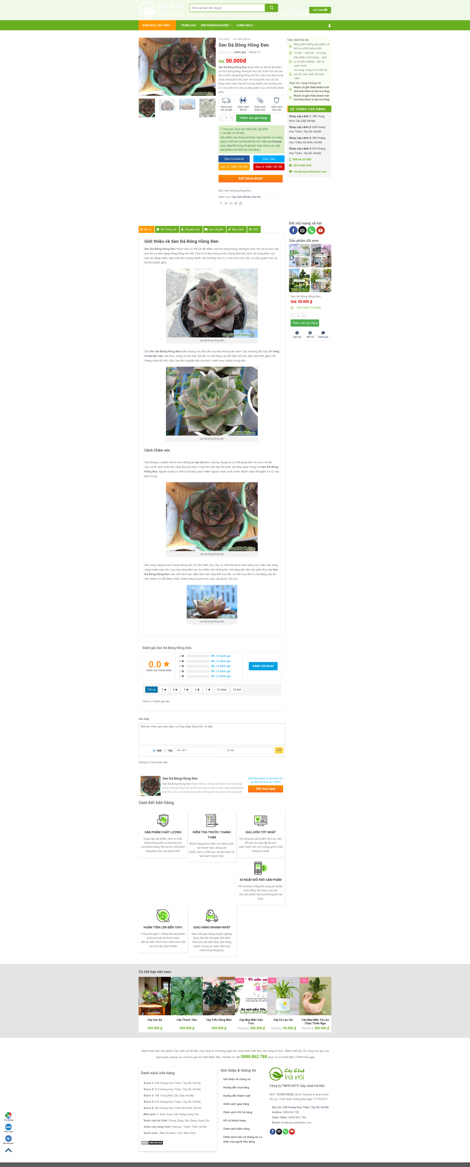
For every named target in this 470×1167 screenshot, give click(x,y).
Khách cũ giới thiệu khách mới (312, 89)
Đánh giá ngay (263, 666)
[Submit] (271, 8)
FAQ (255, 229)
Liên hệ (297, 336)
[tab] (146, 229)
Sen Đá (256, 196)
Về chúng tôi (168, 229)
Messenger (8, 1143)
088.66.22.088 (295, 14)
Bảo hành (238, 229)
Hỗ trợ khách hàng (234, 1120)
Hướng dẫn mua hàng (236, 1087)
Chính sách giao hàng (236, 1104)
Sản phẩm (223, 39)
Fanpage (277, 141)
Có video (222, 689)
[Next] (209, 66)
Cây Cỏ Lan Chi (283, 1020)
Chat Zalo (8, 1132)
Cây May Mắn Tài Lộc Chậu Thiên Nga (315, 1021)
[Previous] (145, 66)
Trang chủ (188, 25)
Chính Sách (244, 25)
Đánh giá (323, 336)
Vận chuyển (216, 229)
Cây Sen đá (154, 1020)
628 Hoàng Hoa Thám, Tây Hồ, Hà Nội (306, 1107)
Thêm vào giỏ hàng (253, 118)
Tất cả (151, 689)
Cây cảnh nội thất (237, 15)
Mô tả (148, 229)
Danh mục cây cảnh (156, 25)
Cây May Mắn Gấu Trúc (251, 1021)
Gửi (279, 750)
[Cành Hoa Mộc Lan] (321, 255)
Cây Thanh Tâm (187, 1020)
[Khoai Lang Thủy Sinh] (321, 280)
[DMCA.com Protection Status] (152, 1142)
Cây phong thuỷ (216, 15)
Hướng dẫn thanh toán (237, 1095)
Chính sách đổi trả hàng (237, 1112)
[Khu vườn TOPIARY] (299, 280)
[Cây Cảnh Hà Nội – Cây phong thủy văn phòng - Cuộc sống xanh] (161, 10)
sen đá (199, 462)
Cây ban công (196, 15)
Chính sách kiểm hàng (236, 1128)
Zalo (229, 145)
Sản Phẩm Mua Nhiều (215, 25)
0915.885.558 (302, 165)
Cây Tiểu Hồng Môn (219, 1020)
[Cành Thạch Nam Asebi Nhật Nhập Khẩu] (299, 255)
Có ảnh (237, 689)
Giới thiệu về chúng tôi (236, 1079)
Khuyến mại (192, 229)
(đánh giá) (240, 52)
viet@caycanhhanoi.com (310, 171)
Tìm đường (8, 1120)
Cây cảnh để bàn (242, 39)
